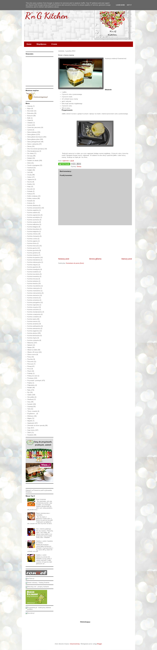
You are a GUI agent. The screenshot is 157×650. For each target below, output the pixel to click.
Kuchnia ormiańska (33, 300)
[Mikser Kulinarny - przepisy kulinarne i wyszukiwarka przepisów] (36, 603)
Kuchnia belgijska (32, 227)
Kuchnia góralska (32, 253)
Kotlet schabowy (32, 196)
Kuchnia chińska (32, 234)
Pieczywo (30, 364)
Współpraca (41, 44)
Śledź (29, 432)
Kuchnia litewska (32, 283)
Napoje (29, 347)
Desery (79, 166)
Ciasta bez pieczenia (33, 127)
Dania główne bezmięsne (35, 137)
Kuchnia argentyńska (33, 215)
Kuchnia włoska (32, 333)
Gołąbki (29, 170)
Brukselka (30, 113)
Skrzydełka (30, 397)
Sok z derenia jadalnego (43, 529)
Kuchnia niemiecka (33, 295)
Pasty (29, 357)
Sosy (29, 402)
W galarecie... (31, 413)
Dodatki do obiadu (32, 160)
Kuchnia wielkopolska (34, 326)
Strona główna (95, 259)
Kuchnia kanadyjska (33, 269)
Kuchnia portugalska (33, 302)
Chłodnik (30, 123)
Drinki (29, 163)
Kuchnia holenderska (33, 260)
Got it (129, 5)
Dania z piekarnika (33, 144)
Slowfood (30, 399)
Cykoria (29, 130)
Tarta (28, 409)
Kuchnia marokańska (33, 290)
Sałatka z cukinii (41, 555)
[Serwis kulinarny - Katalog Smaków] (37, 582)
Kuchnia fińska (32, 243)
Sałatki (29, 395)
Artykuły (29, 106)
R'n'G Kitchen (46, 15)
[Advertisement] (95, 241)
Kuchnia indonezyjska (34, 262)
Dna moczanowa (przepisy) (35, 149)
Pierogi (29, 366)
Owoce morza (31, 354)
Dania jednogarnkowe (33, 141)
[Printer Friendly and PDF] (64, 164)
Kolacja (29, 194)
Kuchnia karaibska (33, 272)
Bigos (29, 108)
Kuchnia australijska (33, 217)
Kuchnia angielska (33, 210)
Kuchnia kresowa (32, 279)
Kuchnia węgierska (33, 331)
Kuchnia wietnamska (33, 328)
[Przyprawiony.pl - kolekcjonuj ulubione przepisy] (39, 609)
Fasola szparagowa (33, 165)
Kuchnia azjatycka (33, 222)
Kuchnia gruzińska (33, 250)
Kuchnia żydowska (33, 340)
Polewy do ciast (32, 376)
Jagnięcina (30, 179)
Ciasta (29, 125)
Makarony (30, 343)
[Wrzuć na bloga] (74, 164)
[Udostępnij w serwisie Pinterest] (80, 164)
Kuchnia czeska (32, 238)
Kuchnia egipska (32, 241)
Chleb (29, 120)
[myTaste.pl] (30, 578)
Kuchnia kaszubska (33, 274)
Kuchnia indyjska (32, 264)
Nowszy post (63, 259)
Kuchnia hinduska (32, 255)
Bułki (28, 118)
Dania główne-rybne (33, 139)
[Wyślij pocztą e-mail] (72, 164)
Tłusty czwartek (32, 411)
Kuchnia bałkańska (33, 224)
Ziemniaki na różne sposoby (36, 425)
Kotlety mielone (32, 198)
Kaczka (29, 182)
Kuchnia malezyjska (33, 288)
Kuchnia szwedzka (33, 317)
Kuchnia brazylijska (33, 229)
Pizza (29, 369)
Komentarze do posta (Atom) (75, 263)
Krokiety (29, 203)
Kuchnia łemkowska (33, 335)
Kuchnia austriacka (33, 220)
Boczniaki (30, 111)
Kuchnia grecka (32, 248)
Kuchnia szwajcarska (33, 314)
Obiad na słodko (32, 350)
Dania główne (31, 134)
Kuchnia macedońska (34, 286)
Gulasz (29, 177)
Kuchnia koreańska (33, 276)
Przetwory (30, 378)
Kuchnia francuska (33, 246)
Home (29, 44)
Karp (28, 186)
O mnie (54, 44)
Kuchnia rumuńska (33, 309)
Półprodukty (31, 385)
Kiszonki (30, 189)
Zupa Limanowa (41, 499)
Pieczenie (30, 361)
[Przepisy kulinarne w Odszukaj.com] (37, 586)
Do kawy (30, 156)
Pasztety (30, 359)
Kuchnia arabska (32, 212)
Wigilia (29, 418)
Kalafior (29, 184)
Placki (29, 371)
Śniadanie (30, 435)
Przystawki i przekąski (34, 380)
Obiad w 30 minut (32, 352)
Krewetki (30, 201)
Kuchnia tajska (32, 319)
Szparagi (30, 406)
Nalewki (29, 345)
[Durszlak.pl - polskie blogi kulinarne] (30, 613)
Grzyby (29, 175)
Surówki (29, 404)
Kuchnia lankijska (32, 281)
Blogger (99, 644)
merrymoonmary (75, 644)
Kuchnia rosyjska (32, 307)
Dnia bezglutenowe (33, 151)
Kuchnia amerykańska (34, 208)
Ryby (29, 390)
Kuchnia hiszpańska (33, 257)
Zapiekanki (30, 423)
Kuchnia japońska (32, 267)
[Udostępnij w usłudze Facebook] (78, 164)
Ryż (28, 392)
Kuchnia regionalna (33, 305)
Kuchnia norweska (33, 298)
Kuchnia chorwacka (33, 236)
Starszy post (126, 259)
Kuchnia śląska (32, 338)
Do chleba (30, 153)
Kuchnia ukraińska (33, 324)
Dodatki (29, 158)
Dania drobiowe (32, 132)
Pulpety (29, 383)
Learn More (120, 5)
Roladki (29, 387)
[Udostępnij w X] (76, 164)
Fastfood (30, 167)
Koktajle (29, 191)
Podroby (29, 373)
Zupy (28, 428)
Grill (28, 172)
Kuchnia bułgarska (33, 231)
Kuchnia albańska (32, 205)
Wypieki (29, 421)
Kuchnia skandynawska (34, 312)
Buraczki (30, 115)
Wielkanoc (30, 416)
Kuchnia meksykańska (34, 293)
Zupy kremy (31, 430)
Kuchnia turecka (32, 321)
